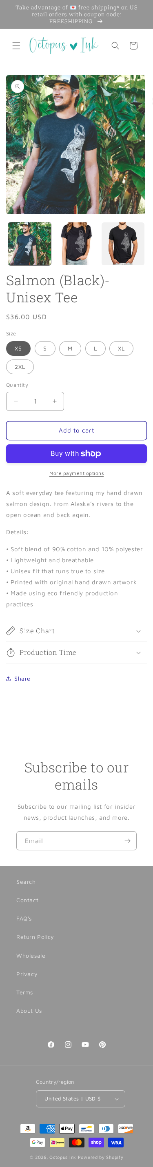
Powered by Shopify (101, 1157)
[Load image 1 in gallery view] (29, 243)
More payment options (76, 473)
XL (121, 348)
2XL (20, 366)
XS (18, 348)
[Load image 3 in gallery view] (123, 243)
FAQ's (24, 918)
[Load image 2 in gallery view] (76, 243)
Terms (24, 992)
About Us (29, 1010)
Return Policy (35, 936)
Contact (27, 899)
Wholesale (30, 955)
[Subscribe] (127, 840)
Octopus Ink (62, 1157)
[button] (16, 46)
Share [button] (22, 678)
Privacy (27, 973)
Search (26, 881)
